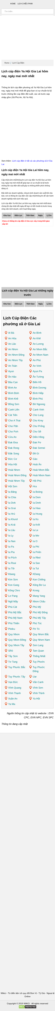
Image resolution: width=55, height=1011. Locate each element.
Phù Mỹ (37, 607)
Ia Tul (36, 568)
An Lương (38, 344)
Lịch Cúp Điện (18, 63)
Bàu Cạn (13, 382)
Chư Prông (39, 426)
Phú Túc (37, 623)
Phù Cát (12, 607)
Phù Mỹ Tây (39, 617)
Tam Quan (38, 650)
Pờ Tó (36, 629)
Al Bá (11, 332)
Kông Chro (14, 590)
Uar (35, 676)
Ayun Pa (37, 371)
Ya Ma (11, 704)
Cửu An (12, 437)
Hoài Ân (37, 464)
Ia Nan (11, 541)
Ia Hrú (11, 513)
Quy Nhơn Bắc (41, 634)
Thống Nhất (39, 656)
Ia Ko (35, 519)
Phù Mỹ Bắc (15, 612)
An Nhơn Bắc (40, 349)
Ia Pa (11, 546)
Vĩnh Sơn (38, 687)
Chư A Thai (14, 420)
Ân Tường (38, 376)
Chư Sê (37, 431)
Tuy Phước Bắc (16, 667)
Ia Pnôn (37, 552)
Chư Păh (13, 426)
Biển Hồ (37, 382)
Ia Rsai (12, 563)
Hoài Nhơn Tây (16, 480)
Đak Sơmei (39, 448)
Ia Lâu (11, 530)
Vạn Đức (13, 682)
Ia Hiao (36, 508)
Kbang (11, 574)
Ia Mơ (36, 535)
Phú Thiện (13, 623)
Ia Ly (10, 535)
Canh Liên (13, 409)
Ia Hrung (37, 513)
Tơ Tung (12, 661)
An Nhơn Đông (16, 354)
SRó (10, 650)
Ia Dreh (37, 502)
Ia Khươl (13, 519)
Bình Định (13, 393)
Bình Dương (39, 387)
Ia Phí (36, 546)
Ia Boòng (37, 491)
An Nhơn (13, 349)
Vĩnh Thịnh (38, 693)
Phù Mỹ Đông (40, 612)
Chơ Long (38, 415)
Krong (36, 590)
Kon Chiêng (39, 579)
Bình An (12, 387)
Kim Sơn (13, 579)
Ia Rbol (36, 557)
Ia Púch (12, 557)
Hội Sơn (12, 486)
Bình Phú (38, 398)
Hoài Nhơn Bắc (41, 470)
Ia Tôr (11, 568)
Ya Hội (36, 698)
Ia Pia (11, 552)
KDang (36, 574)
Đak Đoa (13, 442)
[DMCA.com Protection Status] (27, 1008)
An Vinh (37, 365)
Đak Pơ (37, 442)
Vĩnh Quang (14, 687)
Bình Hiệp (38, 393)
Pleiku (11, 629)
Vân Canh (38, 682)
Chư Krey (38, 420)
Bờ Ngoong (39, 404)
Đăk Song (13, 453)
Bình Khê (13, 398)
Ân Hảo (12, 376)
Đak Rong (13, 448)
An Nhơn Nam (40, 354)
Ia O (35, 541)
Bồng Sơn (13, 404)
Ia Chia (12, 497)
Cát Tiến (12, 415)
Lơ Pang (12, 596)
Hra (35, 486)
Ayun (11, 371)
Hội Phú (37, 480)
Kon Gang (13, 585)
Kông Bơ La (39, 585)
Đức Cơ (12, 459)
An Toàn (12, 365)
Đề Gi (36, 453)
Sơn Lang (38, 645)
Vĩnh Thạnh (14, 693)
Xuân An (12, 698)
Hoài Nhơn (14, 470)
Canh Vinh (38, 409)
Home (6, 63)
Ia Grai (12, 508)
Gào (35, 459)
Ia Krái (11, 524)
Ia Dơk (12, 502)
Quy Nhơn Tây (16, 645)
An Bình (37, 332)
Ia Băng (12, 491)
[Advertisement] (27, 30)
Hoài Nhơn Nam (41, 475)
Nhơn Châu (39, 601)
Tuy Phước (39, 661)
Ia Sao (36, 563)
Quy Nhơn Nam (41, 639)
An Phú (37, 360)
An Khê (37, 338)
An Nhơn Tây (15, 360)
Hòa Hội (12, 464)
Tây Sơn (13, 656)
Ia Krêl (36, 524)
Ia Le (35, 530)
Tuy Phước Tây (16, 676)
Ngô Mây (13, 601)
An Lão (12, 344)
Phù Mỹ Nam (15, 617)
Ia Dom (37, 497)
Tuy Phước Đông (39, 669)
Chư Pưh (13, 431)
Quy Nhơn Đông (17, 639)
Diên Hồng (38, 437)
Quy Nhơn (14, 634)
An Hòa (12, 338)
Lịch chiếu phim (25, 4)
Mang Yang (39, 596)
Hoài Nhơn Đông (17, 475)
